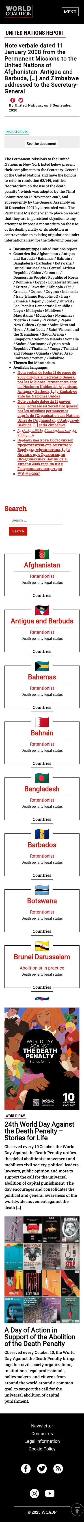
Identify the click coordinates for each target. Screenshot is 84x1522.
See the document (41, 143)
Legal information (42, 1441)
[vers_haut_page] (77, 1510)
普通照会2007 (28, 473)
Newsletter (42, 1426)
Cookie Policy (42, 1449)
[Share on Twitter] (20, 100)
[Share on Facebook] (12, 100)
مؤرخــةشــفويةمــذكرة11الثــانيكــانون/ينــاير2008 (47, 432)
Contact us (42, 1433)
